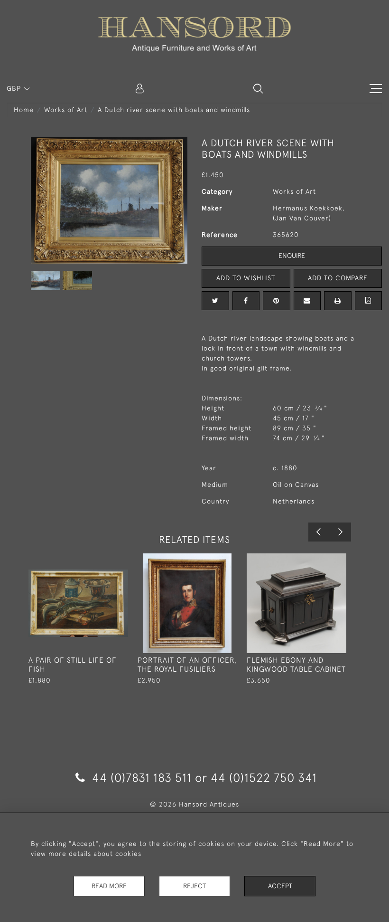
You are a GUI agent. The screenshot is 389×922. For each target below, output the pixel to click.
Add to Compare (338, 278)
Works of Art (65, 110)
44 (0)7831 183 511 (142, 777)
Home (24, 110)
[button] (258, 88)
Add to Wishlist (245, 278)
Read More (109, 886)
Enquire (291, 255)
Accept (280, 886)
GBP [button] (15, 88)
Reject (194, 886)
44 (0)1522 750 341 (264, 777)
